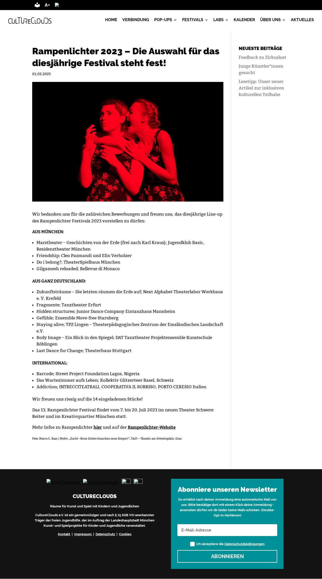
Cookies (125, 534)
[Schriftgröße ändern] (47, 6)
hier (98, 427)
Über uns (270, 20)
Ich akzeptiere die (230, 544)
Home (111, 20)
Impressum (83, 534)
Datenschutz (105, 534)
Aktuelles (302, 20)
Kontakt (64, 534)
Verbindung (135, 20)
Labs (218, 20)
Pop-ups (163, 20)
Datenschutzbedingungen (244, 544)
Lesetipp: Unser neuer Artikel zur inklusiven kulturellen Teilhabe (261, 88)
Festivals (192, 20)
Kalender (244, 20)
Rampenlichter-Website (152, 427)
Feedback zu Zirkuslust (262, 57)
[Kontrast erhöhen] (74, 6)
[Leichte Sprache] (37, 6)
